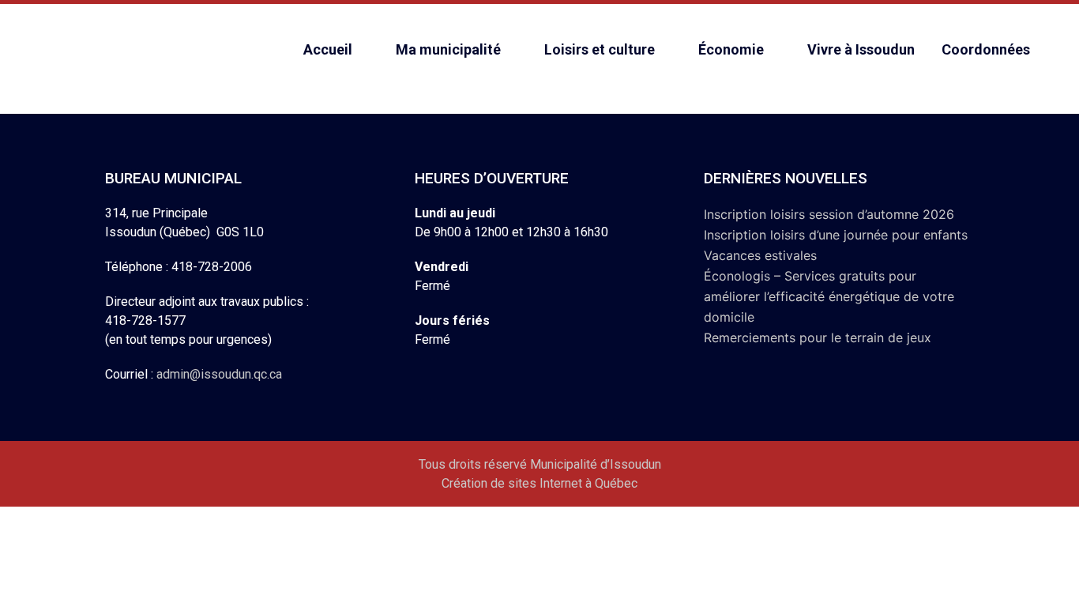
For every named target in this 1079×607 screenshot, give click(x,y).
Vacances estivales (760, 255)
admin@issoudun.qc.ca (219, 374)
